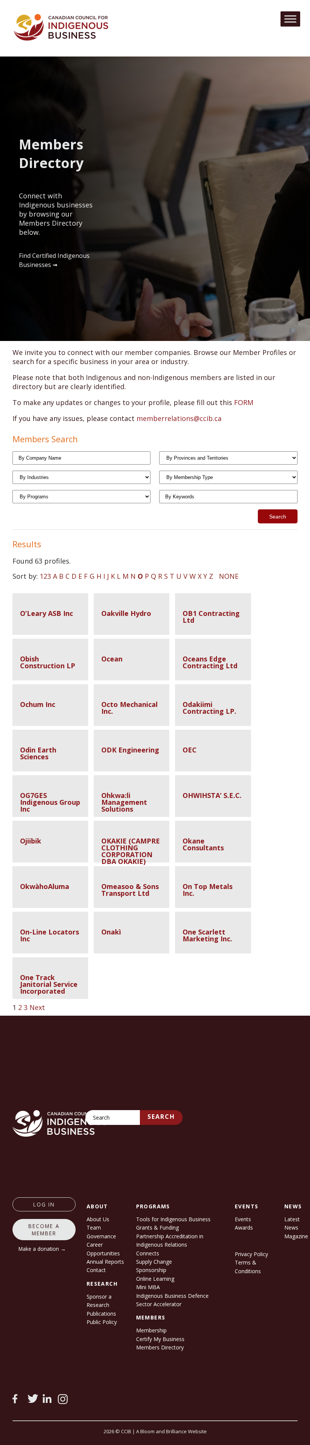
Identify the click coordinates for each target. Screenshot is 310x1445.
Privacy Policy (251, 1254)
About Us (98, 1219)
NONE (229, 576)
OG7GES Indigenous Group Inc (50, 802)
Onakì (111, 931)
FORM (243, 402)
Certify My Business (160, 1339)
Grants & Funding (157, 1227)
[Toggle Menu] (290, 18)
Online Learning (155, 1278)
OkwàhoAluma (44, 886)
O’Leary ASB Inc (46, 613)
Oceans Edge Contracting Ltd (210, 662)
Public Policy (102, 1322)
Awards (244, 1227)
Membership (151, 1330)
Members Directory (160, 1347)
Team (94, 1227)
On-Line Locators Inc (49, 935)
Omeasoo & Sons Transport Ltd (130, 890)
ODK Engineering (130, 749)
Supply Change (154, 1261)
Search (161, 1116)
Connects (147, 1253)
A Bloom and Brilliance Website (171, 1431)
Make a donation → (42, 1248)
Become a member (44, 1229)
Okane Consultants (203, 844)
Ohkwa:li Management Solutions (124, 802)
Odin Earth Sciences (38, 753)
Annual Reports (105, 1261)
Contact (96, 1270)
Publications (101, 1313)
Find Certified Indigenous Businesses (54, 260)
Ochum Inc (37, 704)
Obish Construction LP (47, 662)
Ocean (111, 658)
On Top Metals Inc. (207, 890)
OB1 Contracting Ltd (211, 617)
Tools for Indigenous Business (173, 1219)
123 (45, 576)
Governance (101, 1236)
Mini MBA (148, 1287)
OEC (190, 749)
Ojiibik (30, 840)
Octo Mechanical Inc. (129, 708)
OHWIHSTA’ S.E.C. (212, 795)
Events (243, 1219)
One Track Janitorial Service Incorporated (49, 984)
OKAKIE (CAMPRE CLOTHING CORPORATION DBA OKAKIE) (130, 851)
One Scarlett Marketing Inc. (207, 935)
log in (44, 1204)
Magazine (296, 1236)
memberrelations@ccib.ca (179, 418)
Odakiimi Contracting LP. (209, 708)
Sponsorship (151, 1270)
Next (37, 1007)
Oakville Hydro (126, 613)
